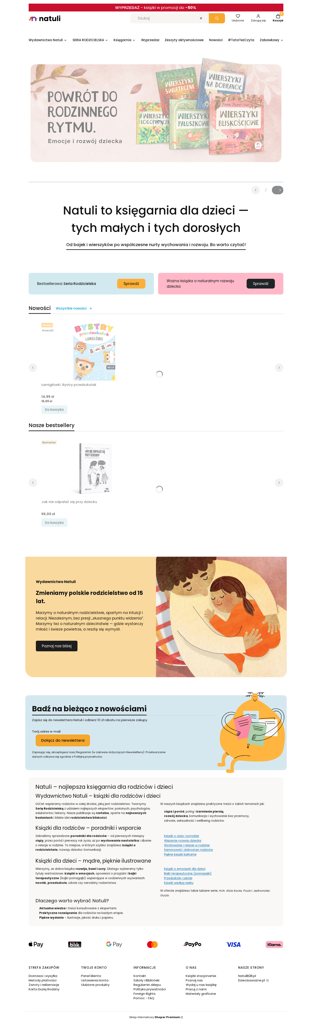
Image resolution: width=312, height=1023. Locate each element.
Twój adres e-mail (46, 731)
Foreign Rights (145, 993)
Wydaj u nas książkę (201, 984)
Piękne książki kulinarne (180, 854)
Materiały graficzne (201, 993)
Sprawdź (131, 283)
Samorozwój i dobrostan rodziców (188, 850)
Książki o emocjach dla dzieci (184, 869)
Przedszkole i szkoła (178, 878)
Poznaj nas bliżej (57, 646)
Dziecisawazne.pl (252, 980)
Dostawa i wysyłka (43, 976)
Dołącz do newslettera (62, 740)
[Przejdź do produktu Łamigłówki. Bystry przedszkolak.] (94, 351)
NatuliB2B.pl (247, 976)
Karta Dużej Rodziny (44, 989)
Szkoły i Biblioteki (146, 980)
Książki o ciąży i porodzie (181, 836)
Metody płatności (42, 980)
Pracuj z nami (196, 989)
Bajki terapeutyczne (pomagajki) (188, 874)
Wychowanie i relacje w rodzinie (187, 845)
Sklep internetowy (154, 1017)
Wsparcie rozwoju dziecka (182, 841)
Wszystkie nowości (71, 308)
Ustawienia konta (94, 980)
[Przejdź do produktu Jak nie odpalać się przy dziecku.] (94, 468)
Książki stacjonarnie (201, 976)
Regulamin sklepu (147, 984)
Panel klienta (91, 976)
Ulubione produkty (95, 984)
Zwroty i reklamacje (44, 984)
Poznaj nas (194, 980)
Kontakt (140, 976)
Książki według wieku (178, 883)
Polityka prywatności (150, 989)
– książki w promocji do (168, 7)
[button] (217, 18)
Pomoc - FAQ (144, 998)
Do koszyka (54, 409)
